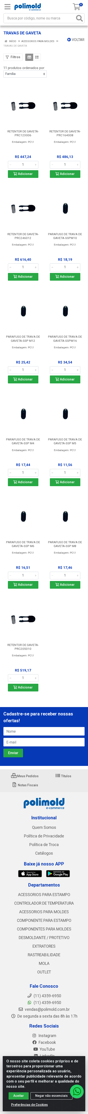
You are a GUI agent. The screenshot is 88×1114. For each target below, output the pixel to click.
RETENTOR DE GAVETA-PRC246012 (23, 236)
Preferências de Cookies (29, 1105)
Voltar (77, 40)
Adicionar (25, 174)
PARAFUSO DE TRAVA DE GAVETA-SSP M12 (23, 338)
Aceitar (18, 1095)
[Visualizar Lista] (37, 57)
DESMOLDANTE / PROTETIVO (44, 937)
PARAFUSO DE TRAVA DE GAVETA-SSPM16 (65, 338)
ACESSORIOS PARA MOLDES (44, 912)
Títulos (65, 776)
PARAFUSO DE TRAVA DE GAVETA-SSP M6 (23, 544)
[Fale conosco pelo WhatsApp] (76, 1091)
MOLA (44, 963)
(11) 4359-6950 (47, 1002)
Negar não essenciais (51, 1095)
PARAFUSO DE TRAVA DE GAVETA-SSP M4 (23, 441)
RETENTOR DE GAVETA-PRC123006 (23, 133)
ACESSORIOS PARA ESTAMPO (44, 894)
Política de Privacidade (44, 836)
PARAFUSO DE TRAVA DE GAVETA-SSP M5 (65, 441)
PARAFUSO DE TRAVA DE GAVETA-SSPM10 (65, 236)
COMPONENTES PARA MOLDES (44, 929)
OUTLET (44, 972)
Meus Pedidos (27, 776)
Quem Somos (44, 827)
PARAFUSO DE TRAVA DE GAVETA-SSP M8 (65, 544)
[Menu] (7, 7)
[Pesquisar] (79, 18)
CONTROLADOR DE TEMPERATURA (44, 903)
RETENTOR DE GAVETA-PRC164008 (65, 133)
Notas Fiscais (27, 785)
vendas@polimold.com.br (47, 1009)
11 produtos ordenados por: (24, 68)
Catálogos (44, 853)
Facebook (47, 1042)
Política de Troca (44, 844)
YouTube (47, 1049)
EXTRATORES (44, 946)
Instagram (46, 1035)
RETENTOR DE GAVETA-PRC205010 (23, 646)
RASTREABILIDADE (44, 955)
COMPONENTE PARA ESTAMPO (44, 920)
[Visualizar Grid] (29, 57)
